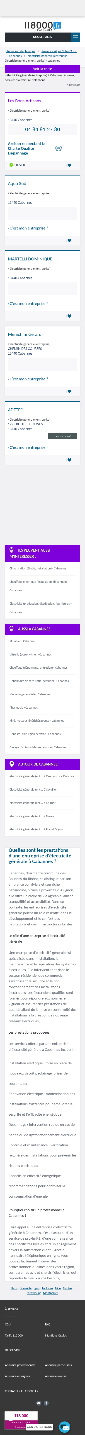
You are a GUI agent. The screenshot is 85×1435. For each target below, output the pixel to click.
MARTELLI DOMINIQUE (30, 259)
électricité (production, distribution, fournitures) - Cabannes (41, 608)
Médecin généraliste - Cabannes (30, 694)
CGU (8, 1324)
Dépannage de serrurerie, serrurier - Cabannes (39, 681)
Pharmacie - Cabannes (24, 707)
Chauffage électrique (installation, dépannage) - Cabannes (40, 586)
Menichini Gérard (24, 334)
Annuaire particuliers (58, 1365)
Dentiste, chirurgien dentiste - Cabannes (35, 734)
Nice (58, 1288)
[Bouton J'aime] (69, 165)
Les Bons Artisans (24, 101)
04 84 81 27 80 (42, 130)
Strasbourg (34, 1293)
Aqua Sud (17, 183)
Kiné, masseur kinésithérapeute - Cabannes (37, 721)
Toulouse (47, 1288)
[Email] (38, 1402)
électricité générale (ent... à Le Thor (33, 803)
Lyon (36, 1288)
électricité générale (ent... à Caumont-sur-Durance (42, 776)
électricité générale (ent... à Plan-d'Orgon (36, 829)
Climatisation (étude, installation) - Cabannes (38, 568)
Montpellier (50, 1293)
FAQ (47, 1324)
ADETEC (15, 410)
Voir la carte (42, 69)
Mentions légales (56, 1335)
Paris (14, 1288)
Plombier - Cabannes (22, 641)
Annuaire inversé (55, 1376)
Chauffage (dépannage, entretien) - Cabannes (38, 668)
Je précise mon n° (62, 436)
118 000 (21, 1415)
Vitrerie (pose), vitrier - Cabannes (30, 654)
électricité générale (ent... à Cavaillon (33, 789)
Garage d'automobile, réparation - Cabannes (38, 747)
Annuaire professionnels (20, 1365)
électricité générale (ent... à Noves (32, 816)
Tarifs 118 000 (14, 1335)
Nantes (67, 1288)
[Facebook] (46, 1402)
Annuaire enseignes (17, 1376)
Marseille (26, 1288)
